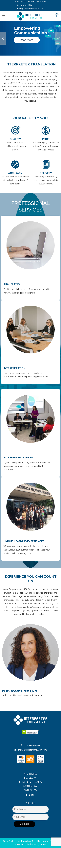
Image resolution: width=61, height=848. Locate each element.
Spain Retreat (30, 786)
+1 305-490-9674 (32, 745)
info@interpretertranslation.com (31, 9)
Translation (30, 778)
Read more (26, 39)
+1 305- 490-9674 (25, 5)
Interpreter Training (30, 782)
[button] (4, 16)
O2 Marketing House (36, 844)
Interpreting (30, 774)
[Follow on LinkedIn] (32, 795)
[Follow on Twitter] (29, 795)
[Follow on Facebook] (27, 795)
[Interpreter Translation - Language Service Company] (30, 16)
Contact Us (30, 790)
